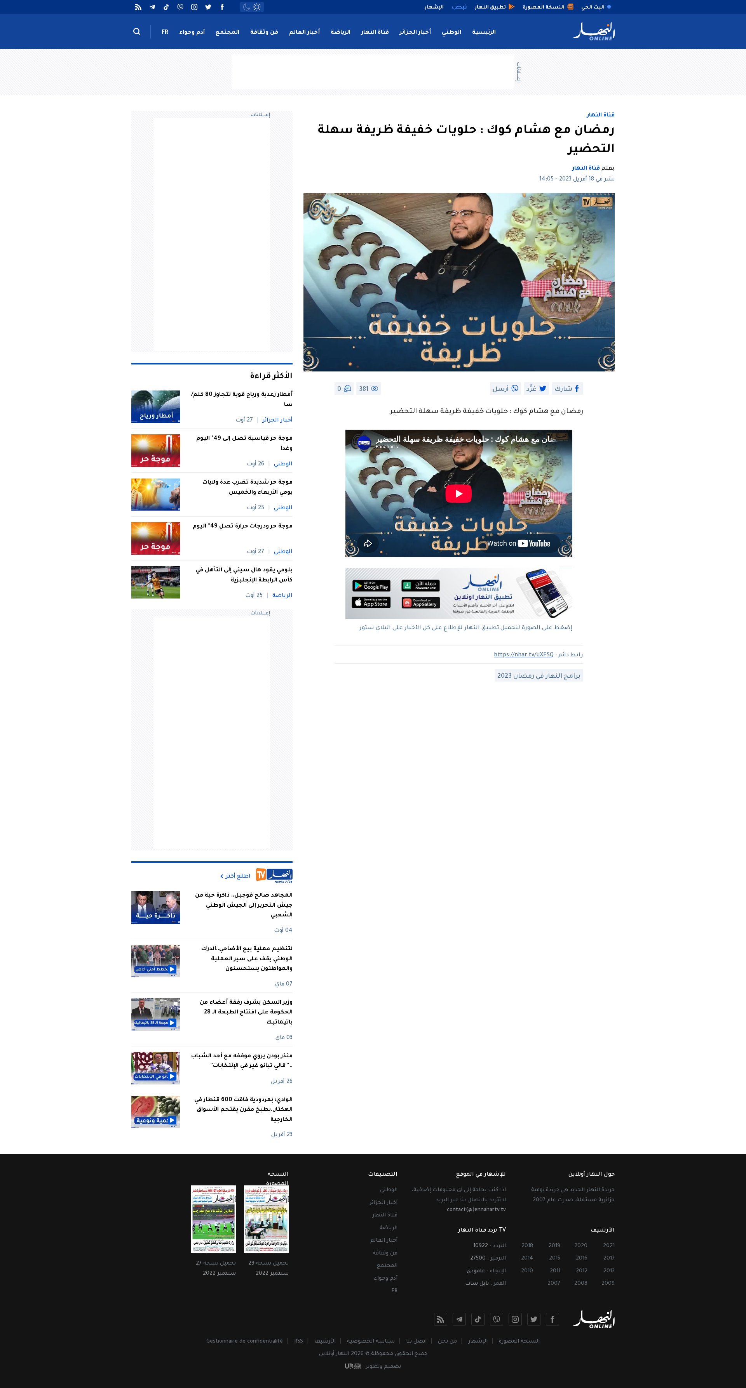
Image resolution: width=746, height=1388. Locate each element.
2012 (581, 1271)
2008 (580, 1284)
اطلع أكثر (238, 876)
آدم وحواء (192, 33)
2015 (554, 1258)
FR (165, 33)
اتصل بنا (416, 1342)
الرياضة (340, 33)
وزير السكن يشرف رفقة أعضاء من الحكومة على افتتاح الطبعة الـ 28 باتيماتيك (246, 1013)
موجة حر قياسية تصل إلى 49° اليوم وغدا (244, 444)
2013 (609, 1271)
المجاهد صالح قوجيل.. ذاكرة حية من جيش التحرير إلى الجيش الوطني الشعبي (244, 906)
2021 (609, 1246)
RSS (298, 1342)
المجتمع (227, 33)
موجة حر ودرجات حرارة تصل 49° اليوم (243, 527)
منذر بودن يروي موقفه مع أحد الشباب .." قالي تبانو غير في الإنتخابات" (242, 1061)
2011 (555, 1271)
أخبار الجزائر (415, 33)
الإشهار (478, 1342)
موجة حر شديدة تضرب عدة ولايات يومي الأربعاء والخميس (247, 488)
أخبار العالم (304, 33)
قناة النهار (375, 33)
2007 (553, 1284)
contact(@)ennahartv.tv (476, 1210)
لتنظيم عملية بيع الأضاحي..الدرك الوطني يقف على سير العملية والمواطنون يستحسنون (247, 959)
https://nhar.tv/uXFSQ (524, 655)
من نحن (447, 1342)
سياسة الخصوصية (371, 1342)
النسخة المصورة (519, 1342)
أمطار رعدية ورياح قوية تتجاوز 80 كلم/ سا (242, 400)
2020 (580, 1246)
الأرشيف (325, 1342)
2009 (608, 1284)
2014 (527, 1258)
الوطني (451, 33)
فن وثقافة (264, 33)
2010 (527, 1271)
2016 (581, 1258)
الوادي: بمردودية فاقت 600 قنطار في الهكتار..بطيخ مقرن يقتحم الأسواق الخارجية (243, 1110)
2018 (527, 1246)
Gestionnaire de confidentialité (244, 1342)
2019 (554, 1246)
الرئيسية (484, 33)
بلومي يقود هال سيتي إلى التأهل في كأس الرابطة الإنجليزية (244, 575)
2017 (609, 1258)
